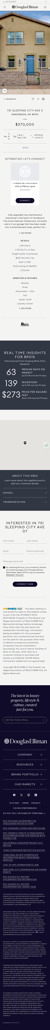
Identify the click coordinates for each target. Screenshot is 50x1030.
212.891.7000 (36, 911)
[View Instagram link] (28, 796)
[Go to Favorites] (46, 2)
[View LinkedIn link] (35, 796)
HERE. (42, 986)
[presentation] (25, 52)
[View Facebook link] (14, 796)
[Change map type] (46, 445)
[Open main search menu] (45, 7)
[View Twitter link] (21, 796)
